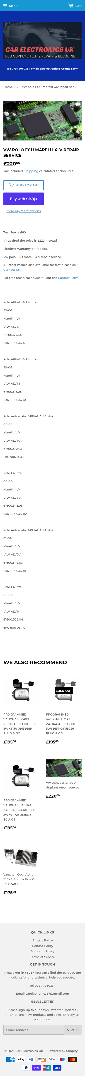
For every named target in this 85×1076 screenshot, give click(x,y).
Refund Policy (42, 946)
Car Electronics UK (29, 1051)
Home (8, 87)
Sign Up (73, 1030)
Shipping (31, 171)
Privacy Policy (42, 940)
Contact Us (11, 269)
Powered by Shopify (62, 1051)
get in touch (24, 972)
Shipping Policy (42, 951)
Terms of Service (42, 957)
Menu (13, 6)
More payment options (24, 211)
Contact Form (68, 278)
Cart (78, 6)
